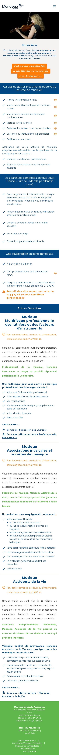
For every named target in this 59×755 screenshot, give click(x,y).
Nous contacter (29, 751)
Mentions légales (27, 749)
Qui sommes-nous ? (27, 740)
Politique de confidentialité (27, 746)
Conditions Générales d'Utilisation (27, 743)
